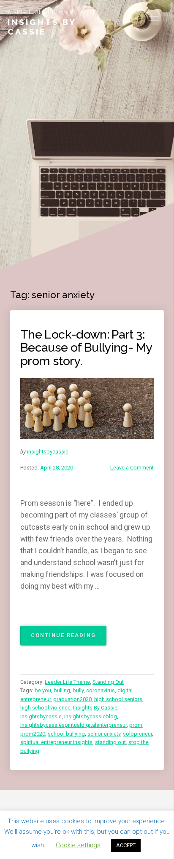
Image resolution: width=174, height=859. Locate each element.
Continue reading (68, 638)
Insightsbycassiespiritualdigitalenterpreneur (73, 725)
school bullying (66, 734)
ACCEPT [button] (126, 845)
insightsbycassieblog (90, 716)
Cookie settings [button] (78, 845)
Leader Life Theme (67, 682)
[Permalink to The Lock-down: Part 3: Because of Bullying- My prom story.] (87, 409)
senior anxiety (103, 734)
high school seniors (118, 699)
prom (135, 725)
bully (78, 690)
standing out (110, 742)
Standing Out (108, 682)
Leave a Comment (132, 467)
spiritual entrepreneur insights (56, 742)
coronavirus (100, 690)
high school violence (45, 707)
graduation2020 (72, 699)
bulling (62, 690)
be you (43, 690)
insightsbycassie (47, 451)
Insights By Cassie (42, 26)
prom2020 (32, 734)
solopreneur (137, 734)
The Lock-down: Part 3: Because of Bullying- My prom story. (86, 347)
